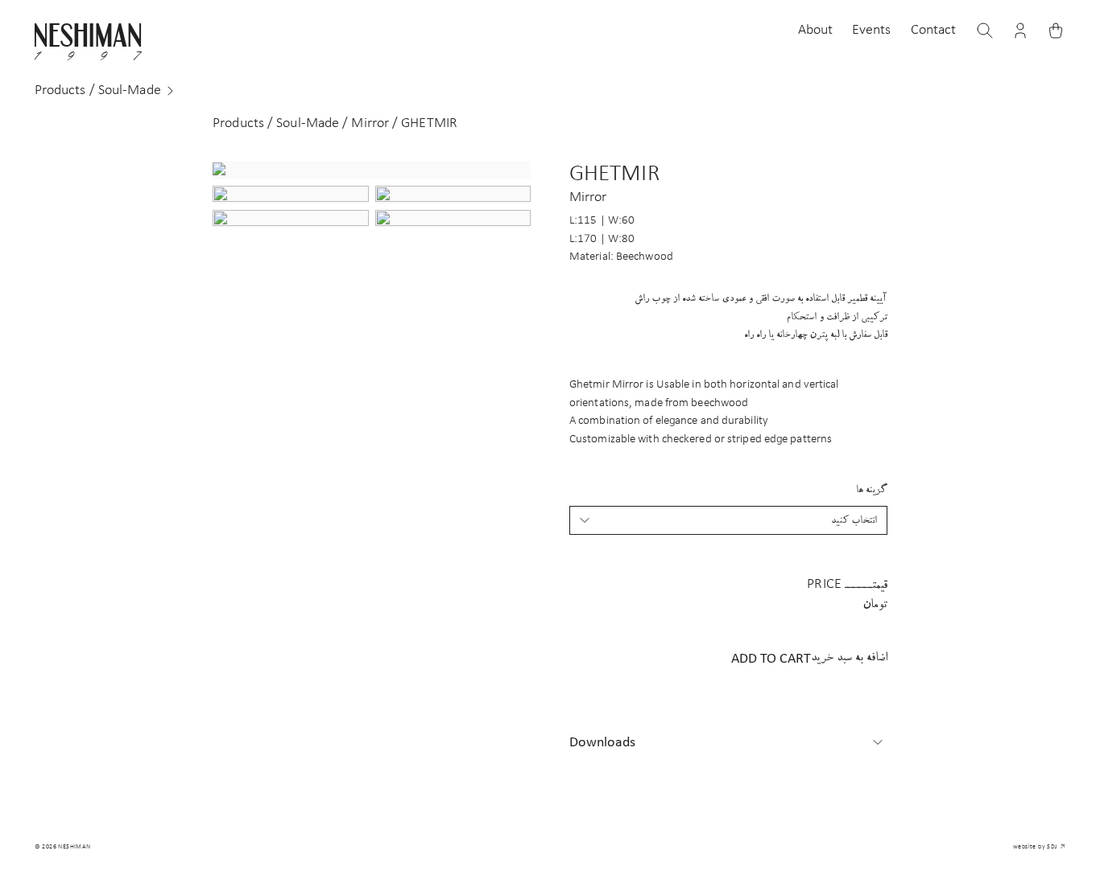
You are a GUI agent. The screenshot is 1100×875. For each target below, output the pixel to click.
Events (871, 30)
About (815, 30)
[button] (1020, 30)
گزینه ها (871, 489)
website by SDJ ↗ (1039, 847)
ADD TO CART (809, 659)
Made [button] (98, 90)
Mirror (370, 123)
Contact (934, 30)
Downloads (602, 742)
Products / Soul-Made (276, 123)
